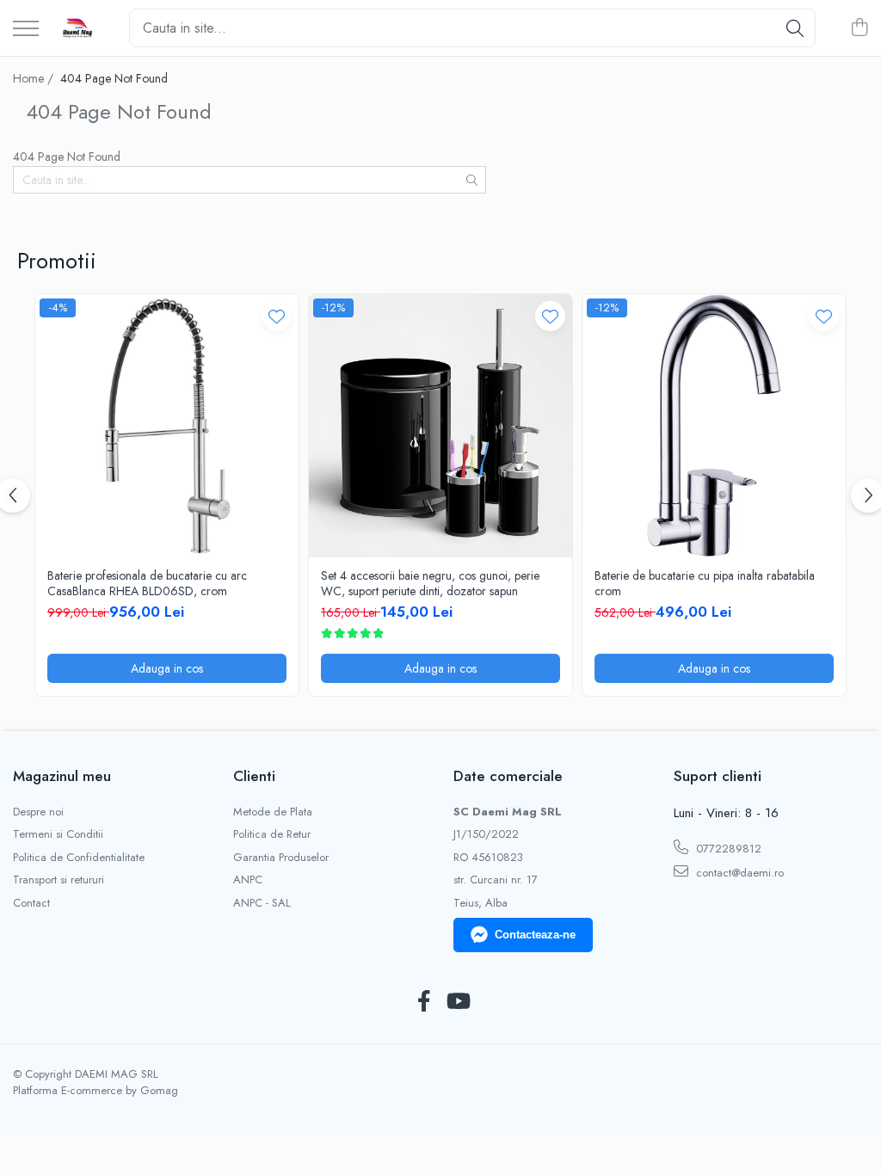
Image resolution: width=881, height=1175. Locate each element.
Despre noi (38, 812)
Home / (35, 78)
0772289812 (727, 848)
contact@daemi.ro (738, 872)
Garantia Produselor (281, 857)
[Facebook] (424, 1002)
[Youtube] (457, 1002)
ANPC (247, 880)
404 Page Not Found (114, 78)
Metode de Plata (272, 812)
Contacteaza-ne (535, 934)
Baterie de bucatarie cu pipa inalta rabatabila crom (705, 583)
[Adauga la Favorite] (277, 316)
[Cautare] (795, 28)
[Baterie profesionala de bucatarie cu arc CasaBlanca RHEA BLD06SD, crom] (167, 425)
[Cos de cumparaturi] (859, 28)
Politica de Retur (272, 834)
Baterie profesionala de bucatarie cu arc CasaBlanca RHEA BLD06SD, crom (147, 583)
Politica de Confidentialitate (79, 857)
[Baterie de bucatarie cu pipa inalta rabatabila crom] (714, 425)
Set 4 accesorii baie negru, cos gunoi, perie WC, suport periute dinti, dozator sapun (430, 583)
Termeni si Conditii (58, 834)
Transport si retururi (58, 880)
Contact (31, 903)
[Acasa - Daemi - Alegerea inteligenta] (77, 28)
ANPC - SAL (262, 903)
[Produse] (26, 29)
